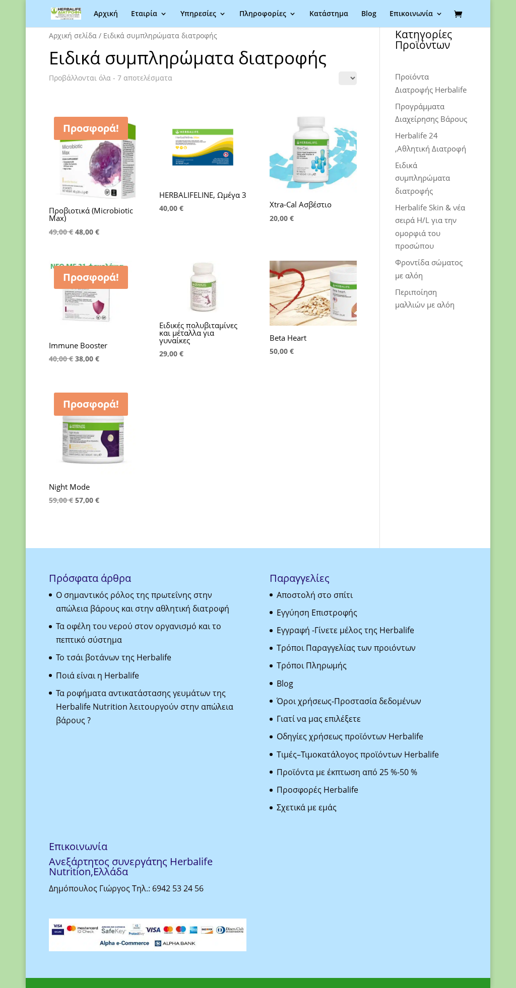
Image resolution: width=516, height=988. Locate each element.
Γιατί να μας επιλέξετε (319, 718)
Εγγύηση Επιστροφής (317, 612)
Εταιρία (144, 14)
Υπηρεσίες (198, 14)
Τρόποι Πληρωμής (312, 665)
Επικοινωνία (411, 14)
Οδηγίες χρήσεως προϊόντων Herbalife (350, 736)
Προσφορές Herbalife (317, 789)
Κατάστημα (328, 14)
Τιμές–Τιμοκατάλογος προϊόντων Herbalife (358, 754)
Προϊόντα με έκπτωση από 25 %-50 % (347, 772)
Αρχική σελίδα (73, 35)
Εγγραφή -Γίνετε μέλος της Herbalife (345, 630)
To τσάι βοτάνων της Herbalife (113, 657)
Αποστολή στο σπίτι (315, 594)
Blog (368, 14)
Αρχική (106, 14)
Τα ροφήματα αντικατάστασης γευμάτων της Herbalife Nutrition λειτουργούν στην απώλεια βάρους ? (144, 707)
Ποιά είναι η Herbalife (97, 675)
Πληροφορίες (262, 14)
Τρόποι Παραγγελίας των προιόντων (346, 647)
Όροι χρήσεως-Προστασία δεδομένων (349, 701)
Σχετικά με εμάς (307, 807)
